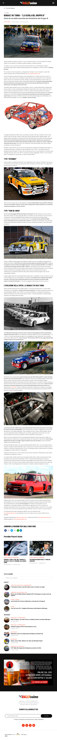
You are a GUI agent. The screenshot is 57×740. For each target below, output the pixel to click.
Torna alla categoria (10, 8)
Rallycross (14, 632)
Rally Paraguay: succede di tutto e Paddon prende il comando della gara (30, 619)
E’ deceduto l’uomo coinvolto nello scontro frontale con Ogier (28, 587)
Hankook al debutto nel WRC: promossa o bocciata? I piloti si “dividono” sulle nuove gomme (15, 561)
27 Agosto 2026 (14, 649)
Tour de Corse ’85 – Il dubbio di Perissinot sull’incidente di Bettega (29, 608)
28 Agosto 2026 (14, 621)
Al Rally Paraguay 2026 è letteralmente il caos (23, 626)
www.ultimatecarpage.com (20, 519)
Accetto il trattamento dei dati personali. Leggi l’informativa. (29, 719)
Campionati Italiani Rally (18, 646)
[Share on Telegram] (21, 530)
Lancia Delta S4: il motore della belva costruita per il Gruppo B (28, 601)
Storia (5, 21)
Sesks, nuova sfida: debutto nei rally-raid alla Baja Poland (26, 641)
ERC (26, 592)
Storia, (13, 599)
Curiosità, (14, 585)
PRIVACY (50, 734)
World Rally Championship (13, 557)
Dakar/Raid (14, 639)
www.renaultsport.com (22, 517)
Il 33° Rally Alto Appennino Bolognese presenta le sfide (26, 648)
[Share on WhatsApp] (18, 530)
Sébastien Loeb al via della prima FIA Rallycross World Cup (27, 633)
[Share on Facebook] (5, 530)
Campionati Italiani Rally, (18, 592)
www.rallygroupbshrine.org (34, 73)
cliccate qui (13, 387)
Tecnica (8, 21)
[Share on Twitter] (11, 530)
